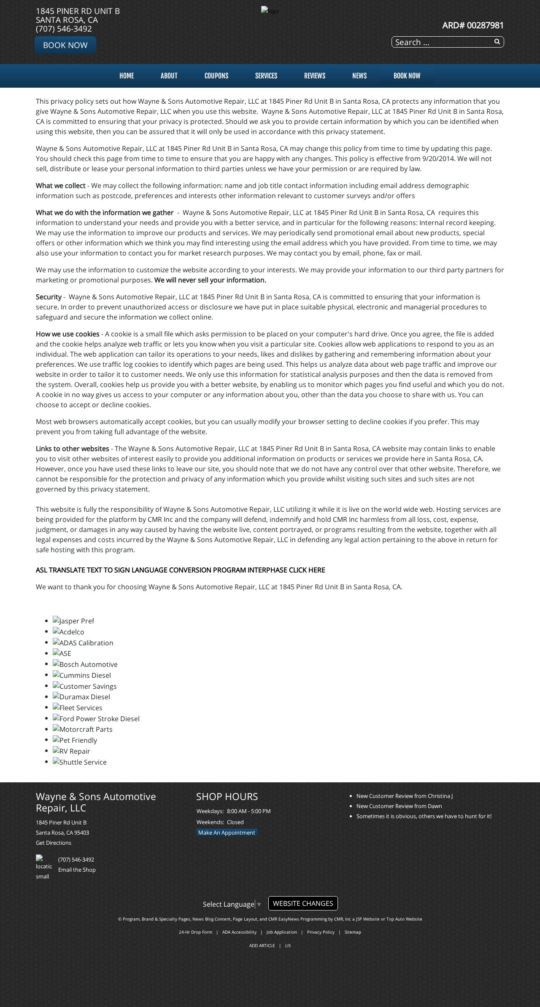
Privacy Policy (321, 932)
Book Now (65, 45)
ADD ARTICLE (262, 945)
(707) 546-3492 (64, 28)
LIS (288, 945)
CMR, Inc (342, 919)
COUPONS (216, 76)
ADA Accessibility (239, 932)
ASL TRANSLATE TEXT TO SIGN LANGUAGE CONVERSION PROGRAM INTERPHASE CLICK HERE (180, 570)
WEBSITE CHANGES (303, 903)
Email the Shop (77, 869)
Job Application (282, 932)
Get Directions (53, 842)
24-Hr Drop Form (195, 932)
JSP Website (368, 919)
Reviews (314, 76)
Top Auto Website (404, 919)
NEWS (359, 76)
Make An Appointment (226, 832)
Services (266, 76)
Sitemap (353, 932)
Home (126, 76)
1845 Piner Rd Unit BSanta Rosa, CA (78, 15)
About (169, 76)
